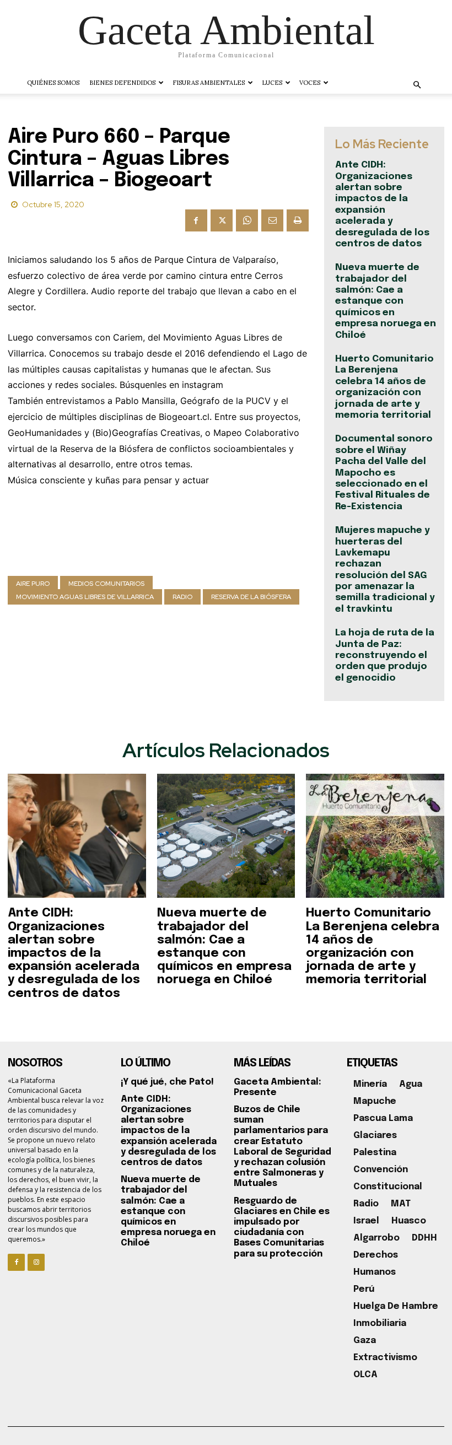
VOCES (309, 83)
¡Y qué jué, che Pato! (167, 1082)
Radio (182, 596)
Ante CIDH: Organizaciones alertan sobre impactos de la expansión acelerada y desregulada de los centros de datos (74, 953)
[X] (222, 220)
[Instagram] (36, 1262)
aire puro (33, 583)
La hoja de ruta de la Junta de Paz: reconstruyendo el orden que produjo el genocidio (384, 655)
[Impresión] (298, 220)
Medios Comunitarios (106, 583)
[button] (416, 85)
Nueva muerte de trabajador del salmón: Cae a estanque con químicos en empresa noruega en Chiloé (385, 301)
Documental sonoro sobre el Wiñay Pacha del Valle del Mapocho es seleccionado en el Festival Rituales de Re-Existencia (384, 472)
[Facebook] (196, 220)
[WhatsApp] (247, 220)
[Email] (272, 220)
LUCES (272, 83)
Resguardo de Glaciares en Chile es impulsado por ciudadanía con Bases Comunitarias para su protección (282, 1227)
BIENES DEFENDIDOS (122, 83)
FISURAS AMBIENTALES (209, 83)
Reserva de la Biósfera (251, 596)
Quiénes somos (53, 83)
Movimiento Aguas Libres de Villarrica (85, 596)
